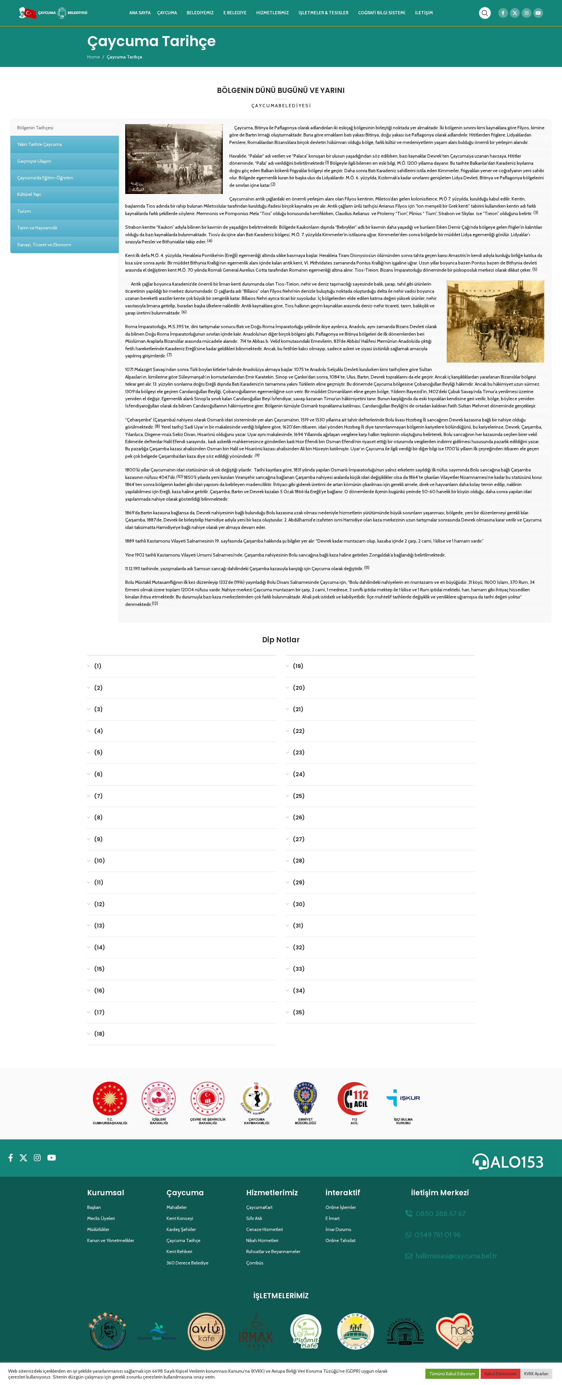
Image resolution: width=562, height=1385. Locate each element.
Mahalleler (177, 1207)
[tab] (64, 127)
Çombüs (254, 1263)
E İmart (333, 1218)
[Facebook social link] (503, 13)
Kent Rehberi (179, 1251)
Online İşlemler (341, 1207)
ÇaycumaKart (259, 1207)
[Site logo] (53, 12)
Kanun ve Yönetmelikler (110, 1240)
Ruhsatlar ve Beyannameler (273, 1251)
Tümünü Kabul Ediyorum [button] (452, 1373)
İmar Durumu (338, 1229)
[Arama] (485, 12)
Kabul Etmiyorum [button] (500, 1373)
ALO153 (517, 1162)
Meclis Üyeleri (101, 1218)
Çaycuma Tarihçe (183, 1240)
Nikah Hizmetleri (262, 1240)
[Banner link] (110, 1103)
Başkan (94, 1207)
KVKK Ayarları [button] (536, 1373)
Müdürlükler (98, 1229)
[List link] (440, 1213)
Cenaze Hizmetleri (264, 1229)
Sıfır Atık (254, 1218)
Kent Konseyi (180, 1218)
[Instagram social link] (526, 13)
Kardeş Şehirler (181, 1229)
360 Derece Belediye (187, 1263)
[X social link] (515, 13)
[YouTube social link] (538, 13)
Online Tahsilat (340, 1240)
